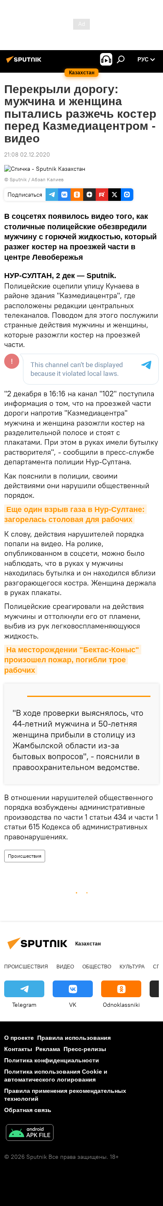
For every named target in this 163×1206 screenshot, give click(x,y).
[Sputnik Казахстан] (25, 62)
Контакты (18, 1049)
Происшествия (24, 856)
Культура (132, 967)
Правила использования (74, 1037)
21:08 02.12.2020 (27, 154)
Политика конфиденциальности (51, 1060)
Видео (65, 967)
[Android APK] (29, 1133)
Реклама (48, 1049)
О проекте (19, 1037)
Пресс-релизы (85, 1049)
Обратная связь (27, 1110)
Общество (96, 967)
